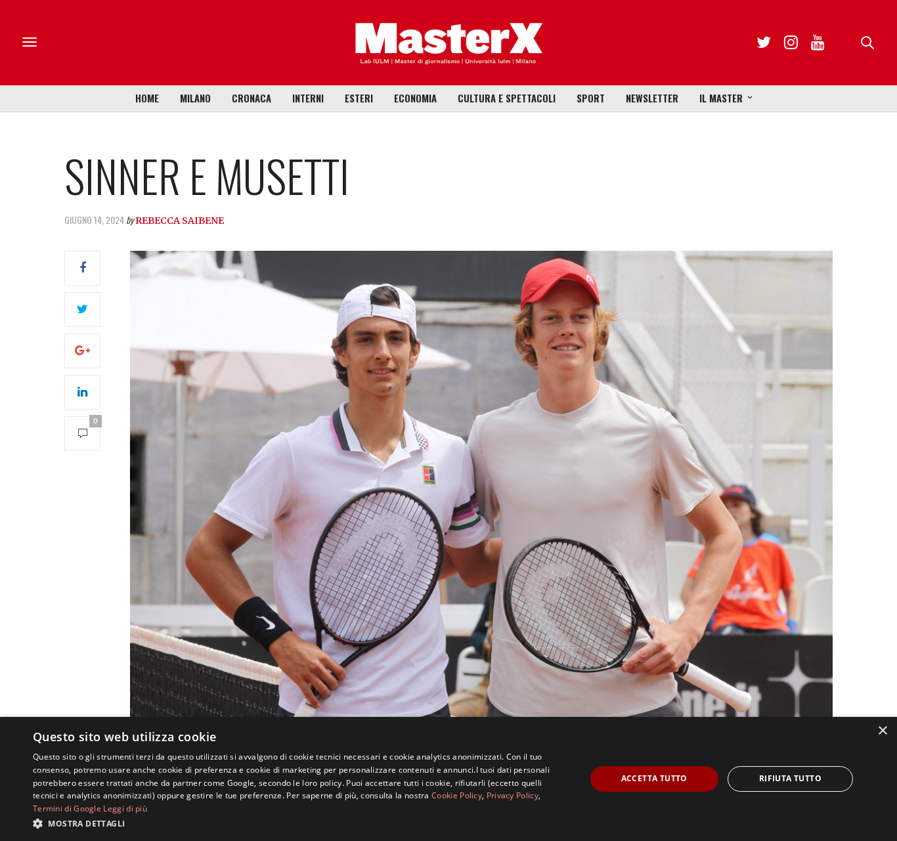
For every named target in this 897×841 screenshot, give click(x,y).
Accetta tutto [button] (654, 778)
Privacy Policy (512, 795)
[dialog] (448, 779)
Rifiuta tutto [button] (790, 778)
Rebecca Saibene (179, 220)
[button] (301, 823)
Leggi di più (125, 808)
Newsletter (652, 98)
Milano (195, 98)
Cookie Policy (456, 795)
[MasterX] (448, 43)
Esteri (359, 98)
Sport (591, 98)
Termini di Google (67, 808)
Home (147, 98)
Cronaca (251, 98)
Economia (415, 98)
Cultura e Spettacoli (507, 98)
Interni (308, 98)
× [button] (882, 731)
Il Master (721, 98)
